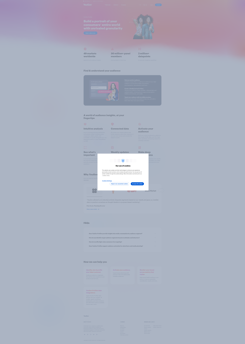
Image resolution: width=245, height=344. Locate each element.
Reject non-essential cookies (119, 183)
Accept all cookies (137, 183)
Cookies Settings (107, 180)
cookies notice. (106, 175)
